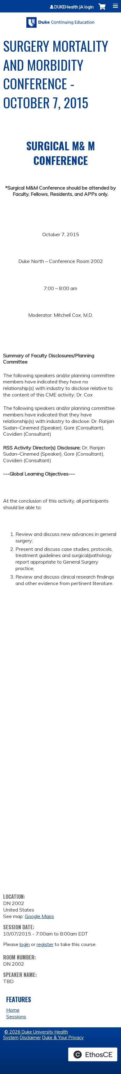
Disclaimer (30, 1037)
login (25, 944)
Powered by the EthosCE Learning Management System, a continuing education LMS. (93, 1054)
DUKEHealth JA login (74, 7)
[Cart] (101, 10)
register (45, 944)
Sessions (16, 1016)
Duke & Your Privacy (63, 1037)
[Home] (60, 20)
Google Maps (39, 916)
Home (13, 1010)
